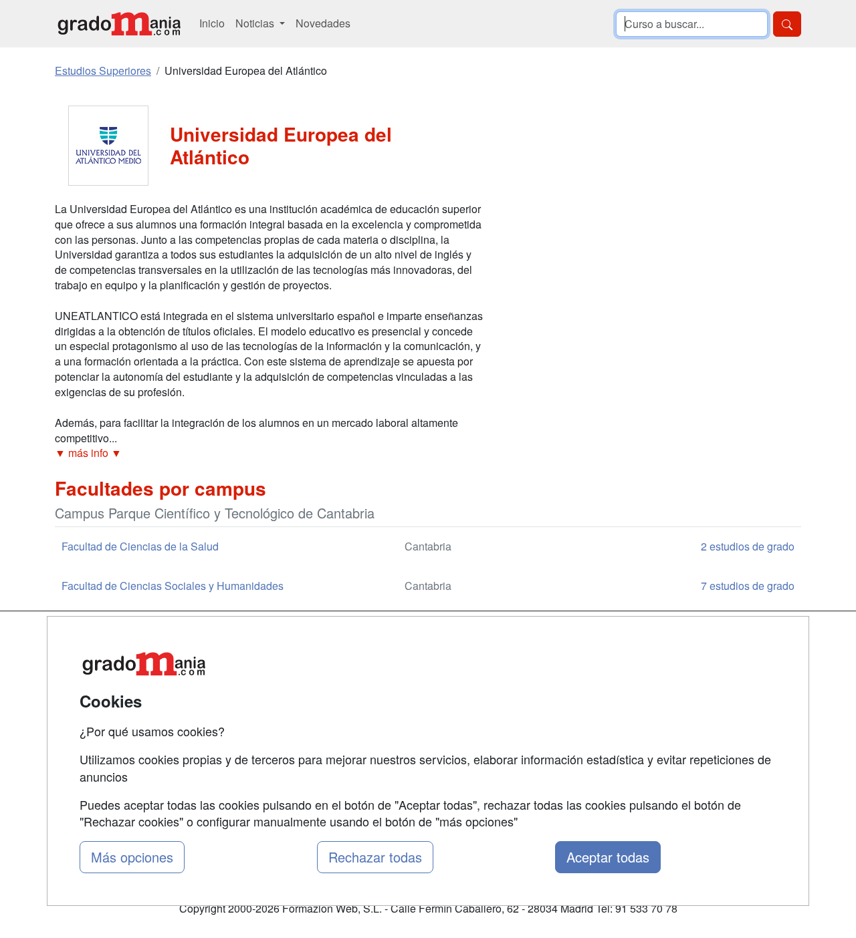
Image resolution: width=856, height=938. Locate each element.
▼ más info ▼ (88, 452)
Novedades (323, 23)
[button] (269, 453)
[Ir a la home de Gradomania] (119, 23)
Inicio (212, 23)
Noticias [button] (256, 23)
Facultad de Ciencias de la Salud (140, 546)
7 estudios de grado (747, 585)
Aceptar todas (607, 857)
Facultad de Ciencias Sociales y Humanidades (173, 585)
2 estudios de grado (747, 546)
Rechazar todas (375, 857)
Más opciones (132, 857)
